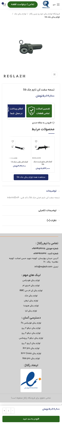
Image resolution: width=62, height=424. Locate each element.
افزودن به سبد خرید (31, 419)
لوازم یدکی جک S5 (52, 17)
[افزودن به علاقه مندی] (36, 141)
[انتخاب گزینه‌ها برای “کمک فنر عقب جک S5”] (12, 146)
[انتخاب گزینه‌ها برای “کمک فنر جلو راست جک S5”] (36, 146)
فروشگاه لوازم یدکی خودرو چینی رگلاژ (44, 14)
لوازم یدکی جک (20, 14)
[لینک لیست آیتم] (31, 280)
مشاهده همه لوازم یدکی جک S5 (31, 177)
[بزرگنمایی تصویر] (54, 74)
